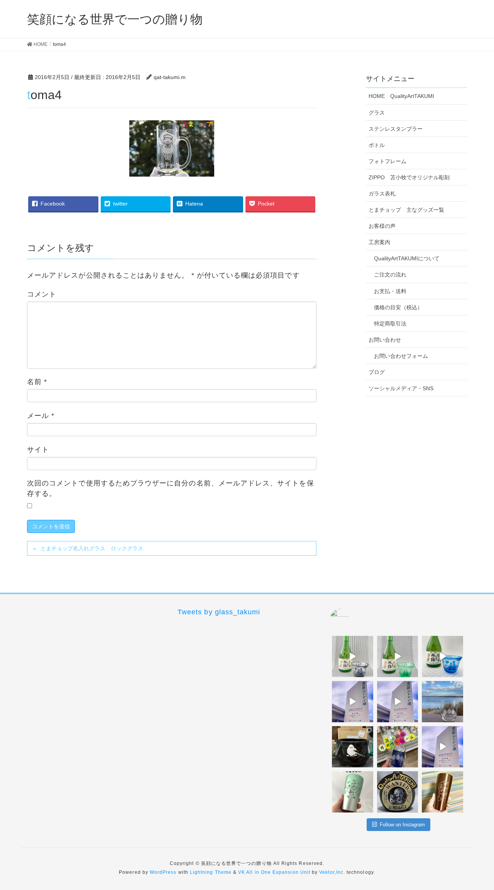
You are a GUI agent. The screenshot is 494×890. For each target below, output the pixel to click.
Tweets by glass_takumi (219, 612)
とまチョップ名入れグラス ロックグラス (92, 548)
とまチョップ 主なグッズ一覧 (406, 210)
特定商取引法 (390, 323)
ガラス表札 (382, 193)
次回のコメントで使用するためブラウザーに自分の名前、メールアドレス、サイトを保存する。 (170, 488)
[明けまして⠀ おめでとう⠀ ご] (397, 791)
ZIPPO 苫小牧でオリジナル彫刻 (409, 177)
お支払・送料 (390, 291)
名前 (37, 382)
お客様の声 (382, 226)
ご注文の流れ (390, 274)
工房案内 (379, 242)
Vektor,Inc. (332, 872)
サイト (38, 449)
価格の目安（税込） (398, 307)
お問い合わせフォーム (401, 356)
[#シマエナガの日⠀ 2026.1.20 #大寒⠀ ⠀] (442, 701)
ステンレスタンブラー (396, 129)
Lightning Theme (211, 872)
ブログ (377, 372)
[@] (351, 618)
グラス (377, 113)
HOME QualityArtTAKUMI (401, 96)
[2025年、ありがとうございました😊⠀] (442, 791)
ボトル (377, 145)
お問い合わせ (385, 340)
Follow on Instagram (402, 825)
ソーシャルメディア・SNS (401, 388)
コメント (41, 294)
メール (40, 416)
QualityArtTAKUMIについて (407, 258)
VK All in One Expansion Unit (274, 872)
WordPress (163, 872)
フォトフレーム (387, 161)
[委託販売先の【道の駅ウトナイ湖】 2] (352, 701)
